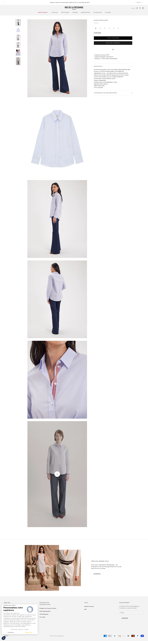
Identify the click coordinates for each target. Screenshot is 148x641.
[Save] (113, 49)
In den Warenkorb (113, 38)
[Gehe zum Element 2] (18, 30)
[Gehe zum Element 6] (18, 61)
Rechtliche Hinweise (89, 606)
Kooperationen (85, 12)
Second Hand (98, 12)
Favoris (132, 8)
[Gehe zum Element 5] (18, 52)
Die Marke (108, 12)
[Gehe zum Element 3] (18, 37)
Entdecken (97, 573)
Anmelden (125, 618)
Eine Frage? (42, 617)
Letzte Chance (42, 12)
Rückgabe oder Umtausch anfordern (48, 608)
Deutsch (6, 636)
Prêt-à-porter (65, 12)
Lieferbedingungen (44, 614)
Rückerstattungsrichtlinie (45, 611)
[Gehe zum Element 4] (18, 45)
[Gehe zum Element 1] (18, 22)
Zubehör (75, 12)
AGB (85, 609)
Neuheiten (55, 12)
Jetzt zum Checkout (113, 43)
